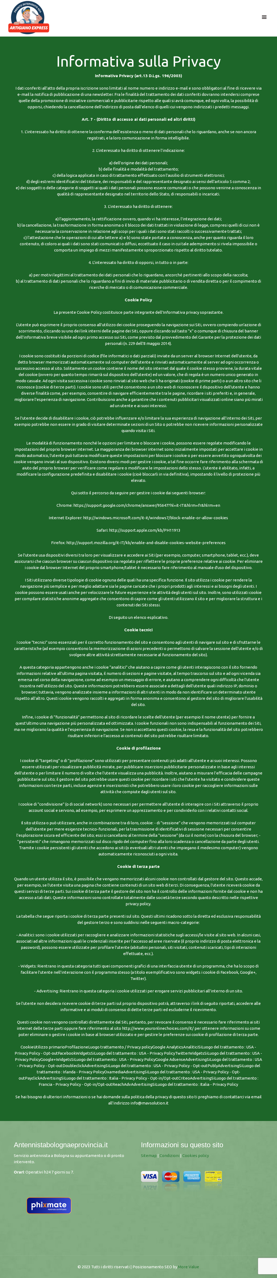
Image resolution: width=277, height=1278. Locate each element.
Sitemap (149, 1155)
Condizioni (169, 1155)
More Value (188, 1266)
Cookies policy (195, 1155)
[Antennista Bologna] (28, 17)
